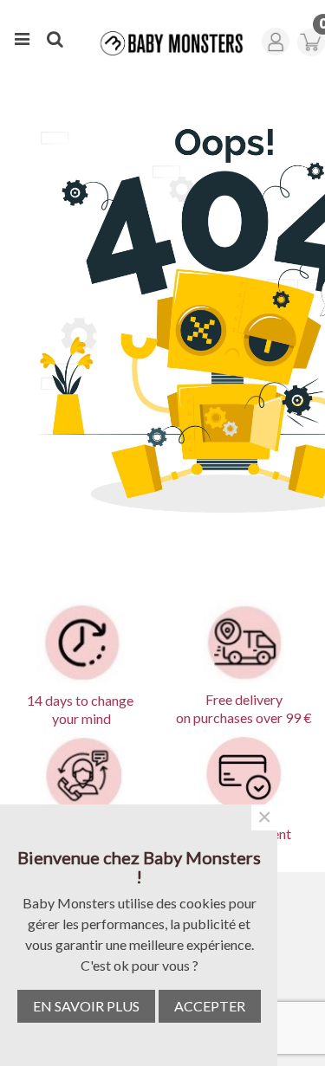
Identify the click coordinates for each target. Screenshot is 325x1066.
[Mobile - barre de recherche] (54, 36)
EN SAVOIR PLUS (86, 1006)
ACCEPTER (209, 1006)
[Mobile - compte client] (278, 36)
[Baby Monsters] (166, 43)
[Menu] (21, 36)
